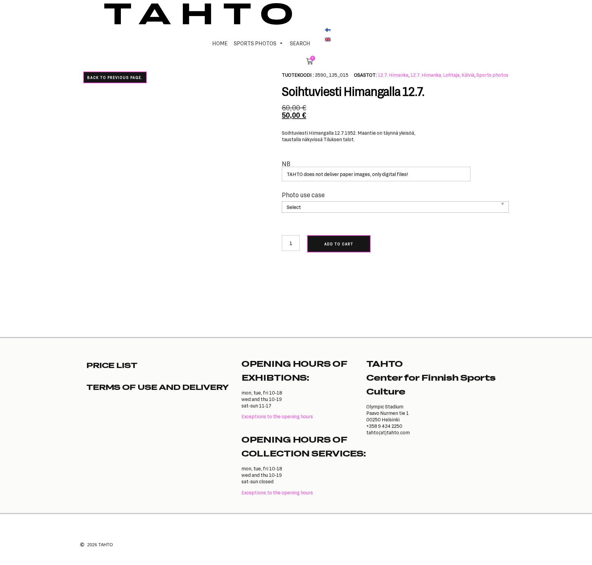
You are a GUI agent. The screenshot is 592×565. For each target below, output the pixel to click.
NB (286, 164)
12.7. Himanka (393, 75)
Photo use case (303, 195)
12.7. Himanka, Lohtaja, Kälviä (442, 75)
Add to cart (338, 244)
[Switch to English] (328, 39)
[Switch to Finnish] (328, 29)
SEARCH (300, 43)
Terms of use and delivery (157, 386)
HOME (220, 43)
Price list (111, 365)
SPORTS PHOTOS (255, 43)
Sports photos (492, 75)
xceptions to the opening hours (278, 416)
